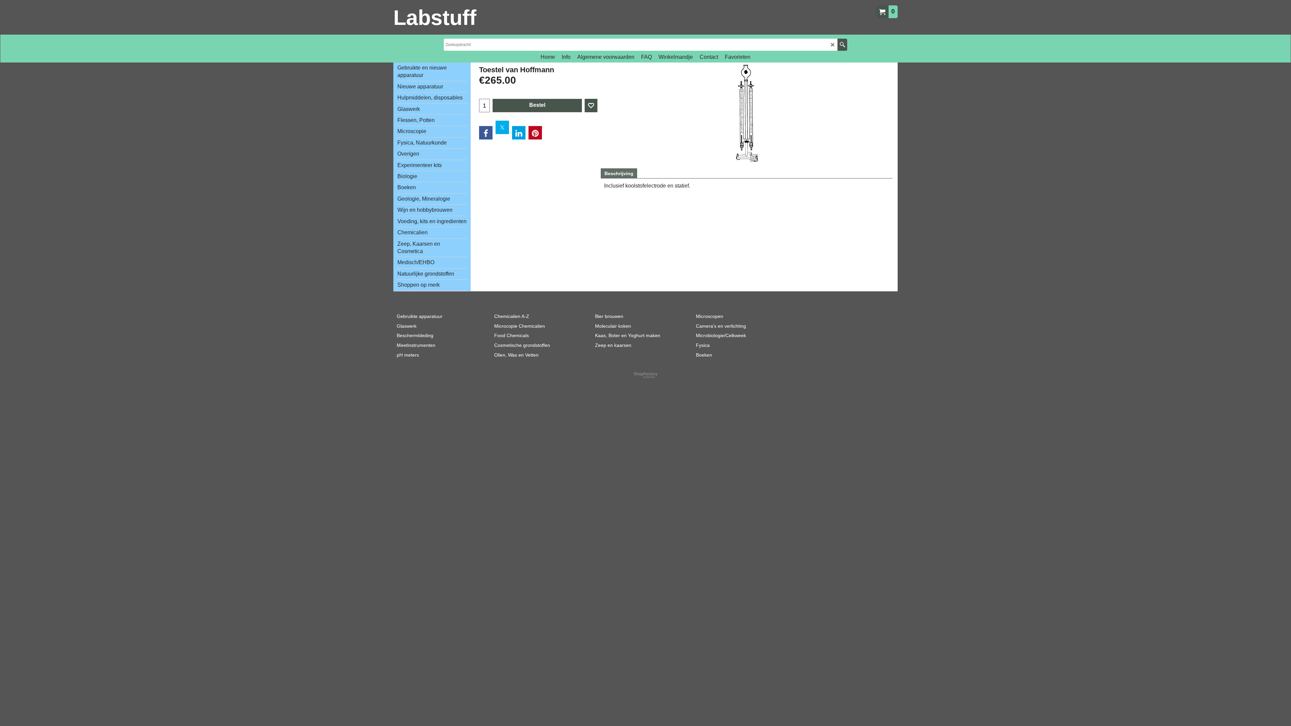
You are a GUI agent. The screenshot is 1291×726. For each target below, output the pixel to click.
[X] (502, 127)
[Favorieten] (591, 105)
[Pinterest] (535, 132)
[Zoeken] (842, 45)
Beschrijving (618, 173)
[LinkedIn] (518, 132)
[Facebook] (486, 132)
